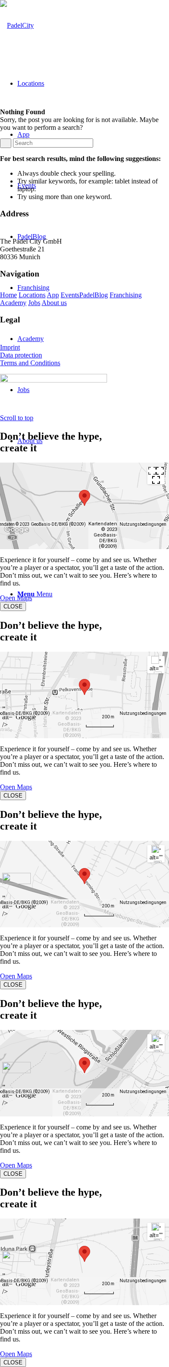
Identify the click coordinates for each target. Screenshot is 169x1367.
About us (54, 302)
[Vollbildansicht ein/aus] (156, 475)
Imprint (10, 347)
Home (8, 295)
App (53, 295)
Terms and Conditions (30, 363)
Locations (32, 295)
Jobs (34, 302)
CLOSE (13, 606)
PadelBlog (93, 295)
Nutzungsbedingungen (143, 524)
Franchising (126, 295)
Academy (13, 302)
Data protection (21, 355)
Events (70, 295)
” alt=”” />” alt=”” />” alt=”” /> (156, 666)
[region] (84, 506)
